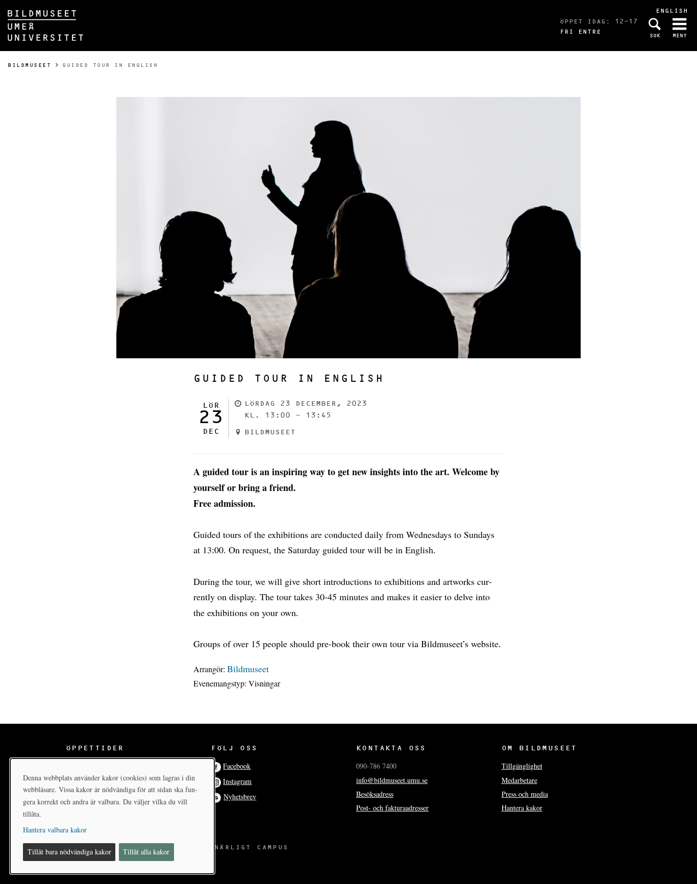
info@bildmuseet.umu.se (392, 780)
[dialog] (112, 816)
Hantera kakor (522, 808)
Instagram (237, 781)
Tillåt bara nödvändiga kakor (69, 851)
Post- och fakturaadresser (392, 808)
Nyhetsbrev (239, 796)
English (672, 10)
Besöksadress (374, 794)
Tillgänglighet (522, 766)
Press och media (525, 794)
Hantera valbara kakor (55, 829)
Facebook (237, 766)
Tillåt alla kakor (146, 851)
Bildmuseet (29, 65)
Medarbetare (519, 780)
